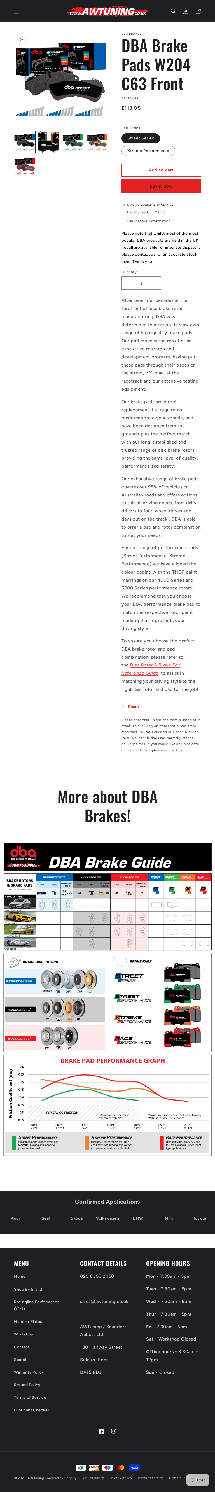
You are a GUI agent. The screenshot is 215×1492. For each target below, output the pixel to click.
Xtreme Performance (148, 150)
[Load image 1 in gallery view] (24, 142)
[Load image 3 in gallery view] (72, 142)
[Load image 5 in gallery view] (24, 166)
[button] (17, 11)
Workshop (23, 1334)
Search (21, 1359)
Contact (21, 1347)
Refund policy (93, 1478)
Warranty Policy (29, 1372)
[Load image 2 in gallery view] (48, 142)
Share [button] (133, 706)
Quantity (129, 272)
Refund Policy (27, 1385)
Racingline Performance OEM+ (37, 1305)
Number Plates (28, 1321)
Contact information (185, 1478)
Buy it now (161, 186)
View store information (149, 221)
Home (19, 1276)
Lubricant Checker (31, 1410)
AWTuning (36, 1478)
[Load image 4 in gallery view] (97, 142)
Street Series (140, 138)
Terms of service (150, 1478)
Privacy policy (121, 1478)
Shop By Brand (28, 1289)
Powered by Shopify (61, 1478)
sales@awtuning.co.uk (104, 1301)
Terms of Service (30, 1397)
